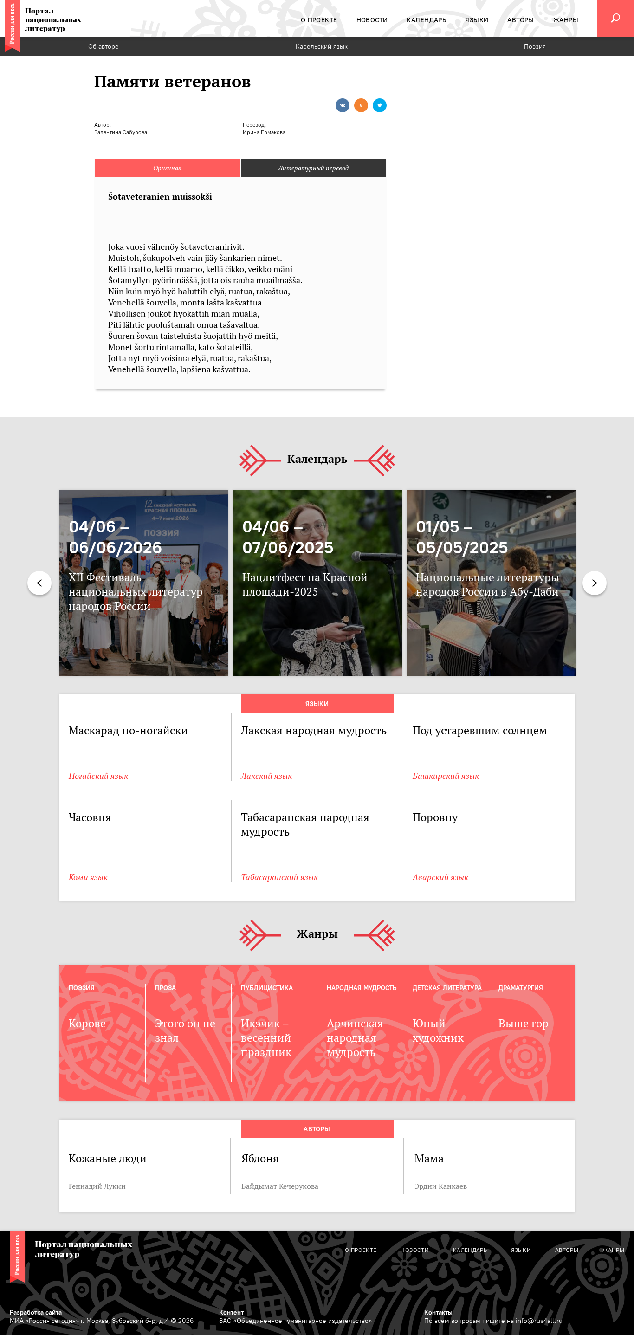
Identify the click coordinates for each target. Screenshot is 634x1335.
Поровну (435, 817)
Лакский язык (266, 776)
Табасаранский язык (279, 877)
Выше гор (523, 1023)
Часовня (90, 817)
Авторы (317, 1129)
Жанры (317, 934)
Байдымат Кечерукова (279, 1186)
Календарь (317, 459)
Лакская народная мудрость (314, 730)
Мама (429, 1158)
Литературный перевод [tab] (313, 168)
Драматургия (520, 988)
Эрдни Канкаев (440, 1186)
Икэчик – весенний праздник (266, 1037)
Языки (317, 704)
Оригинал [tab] (167, 168)
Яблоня (260, 1158)
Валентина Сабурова (120, 132)
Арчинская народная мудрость (355, 1037)
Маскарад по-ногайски (128, 730)
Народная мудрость (361, 988)
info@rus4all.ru (539, 1320)
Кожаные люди (108, 1158)
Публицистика (267, 988)
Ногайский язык (98, 776)
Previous (39, 583)
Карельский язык (322, 46)
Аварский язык (440, 877)
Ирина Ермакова (264, 132)
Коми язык (88, 877)
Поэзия (535, 46)
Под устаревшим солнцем (480, 730)
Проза (165, 988)
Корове (87, 1023)
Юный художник (438, 1030)
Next (594, 583)
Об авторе (103, 46)
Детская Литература (447, 988)
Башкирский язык (446, 776)
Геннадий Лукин (97, 1186)
